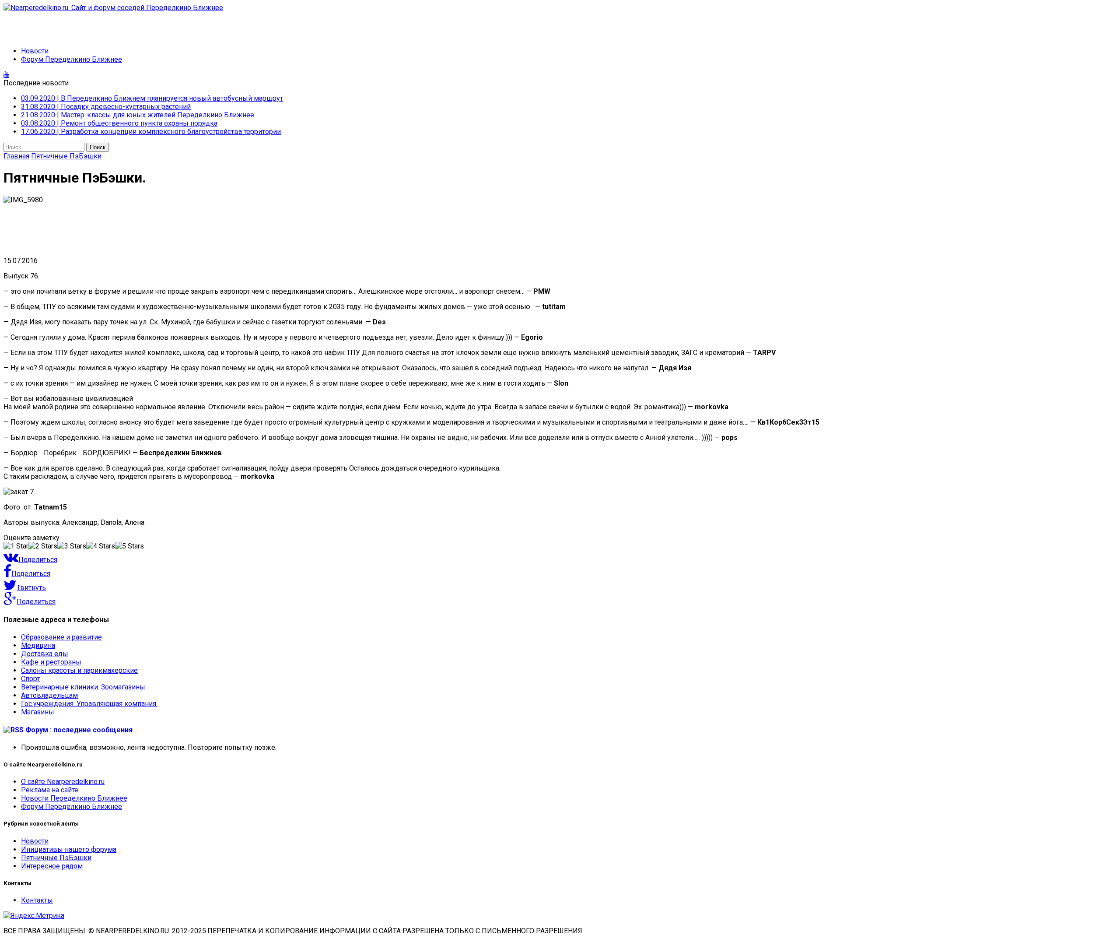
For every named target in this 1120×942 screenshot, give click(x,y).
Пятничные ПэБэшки (56, 858)
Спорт (30, 679)
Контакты (37, 900)
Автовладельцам (49, 695)
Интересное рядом (52, 866)
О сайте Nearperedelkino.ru (63, 781)
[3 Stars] (71, 546)
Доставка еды (44, 654)
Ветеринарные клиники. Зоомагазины (83, 687)
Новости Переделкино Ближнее (74, 798)
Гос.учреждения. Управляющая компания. (89, 703)
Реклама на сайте (49, 790)
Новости (35, 51)
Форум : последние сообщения (79, 730)
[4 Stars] (100, 546)
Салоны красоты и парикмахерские (79, 670)
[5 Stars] (129, 546)
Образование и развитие (61, 637)
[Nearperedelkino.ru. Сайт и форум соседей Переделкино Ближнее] (560, 8)
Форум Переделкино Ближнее (71, 59)
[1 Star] (16, 546)
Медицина (38, 645)
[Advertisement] (74, 25)
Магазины (37, 712)
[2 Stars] (42, 546)
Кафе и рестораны (51, 662)
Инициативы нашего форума (68, 849)
